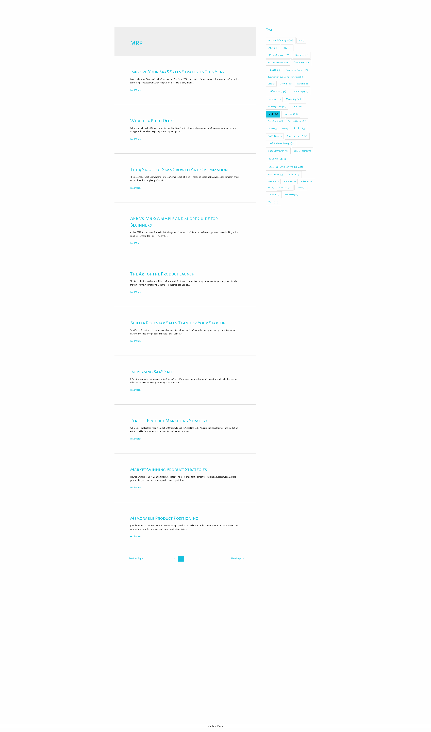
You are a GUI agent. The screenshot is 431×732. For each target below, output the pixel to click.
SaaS (299, 128)
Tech (273, 202)
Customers (301, 62)
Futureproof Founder (297, 70)
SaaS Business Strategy (281, 143)
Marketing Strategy (277, 107)
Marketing (293, 99)
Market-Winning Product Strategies (168, 469)
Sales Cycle (273, 181)
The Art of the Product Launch (162, 273)
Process (291, 114)
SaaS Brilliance (275, 136)
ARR (273, 48)
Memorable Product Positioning (164, 518)
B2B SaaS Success (278, 55)
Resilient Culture (297, 121)
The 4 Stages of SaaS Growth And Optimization (179, 169)
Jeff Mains (277, 91)
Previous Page (134, 558)
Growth (286, 83)
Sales (294, 174)
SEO (271, 188)
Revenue (272, 129)
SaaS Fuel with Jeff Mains (286, 166)
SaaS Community (278, 151)
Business (301, 55)
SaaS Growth (275, 174)
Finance (274, 70)
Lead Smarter (274, 99)
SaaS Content (302, 151)
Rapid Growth (275, 121)
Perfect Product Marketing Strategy (169, 420)
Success (300, 188)
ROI (285, 129)
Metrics (297, 106)
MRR (273, 114)
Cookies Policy (215, 726)
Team (274, 194)
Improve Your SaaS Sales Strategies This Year (177, 71)
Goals (271, 84)
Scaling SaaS (307, 181)
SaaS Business (297, 136)
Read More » (135, 90)
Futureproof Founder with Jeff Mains (285, 77)
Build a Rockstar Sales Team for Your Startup (177, 322)
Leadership (300, 91)
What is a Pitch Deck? (152, 120)
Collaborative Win (278, 62)
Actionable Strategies (280, 40)
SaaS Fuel (277, 158)
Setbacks (285, 187)
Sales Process (290, 181)
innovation (302, 84)
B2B (287, 48)
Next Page (237, 558)
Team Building (291, 195)
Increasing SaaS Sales (152, 371)
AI (301, 40)
